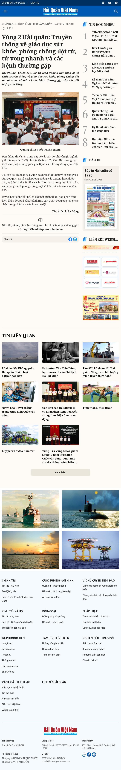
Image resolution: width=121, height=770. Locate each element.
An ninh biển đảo (51, 597)
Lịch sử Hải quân (54, 682)
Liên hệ (35, 2)
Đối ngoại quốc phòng (53, 616)
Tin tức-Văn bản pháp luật (96, 616)
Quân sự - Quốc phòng (16, 24)
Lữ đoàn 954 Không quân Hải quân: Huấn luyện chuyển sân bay (18, 372)
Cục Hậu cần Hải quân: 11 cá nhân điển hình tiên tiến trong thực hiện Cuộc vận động (59, 413)
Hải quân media (10, 666)
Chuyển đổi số (90, 660)
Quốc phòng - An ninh (57, 580)
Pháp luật (90, 611)
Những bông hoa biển (53, 643)
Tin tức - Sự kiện (10, 585)
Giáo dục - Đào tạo (92, 643)
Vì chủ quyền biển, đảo (99, 580)
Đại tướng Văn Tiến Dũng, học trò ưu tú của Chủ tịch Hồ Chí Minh (59, 372)
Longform (7, 643)
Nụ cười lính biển (10, 698)
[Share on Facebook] (70, 239)
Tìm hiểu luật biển (92, 622)
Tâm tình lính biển (55, 638)
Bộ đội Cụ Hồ (9, 591)
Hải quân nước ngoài (52, 622)
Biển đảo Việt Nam (11, 704)
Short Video (8, 671)
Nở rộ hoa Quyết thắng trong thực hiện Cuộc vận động (18, 411)
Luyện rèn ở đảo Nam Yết (18, 451)
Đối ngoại (49, 611)
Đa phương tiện (13, 638)
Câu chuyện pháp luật (94, 627)
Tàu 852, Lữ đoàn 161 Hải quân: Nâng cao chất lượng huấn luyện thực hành (100, 372)
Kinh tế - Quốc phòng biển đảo (17, 622)
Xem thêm (60, 472)
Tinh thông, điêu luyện (97, 408)
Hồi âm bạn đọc (50, 649)
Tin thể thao (8, 693)
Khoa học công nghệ (93, 649)
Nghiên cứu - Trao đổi (98, 638)
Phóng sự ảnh (9, 660)
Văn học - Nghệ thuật (13, 687)
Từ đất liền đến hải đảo (14, 627)
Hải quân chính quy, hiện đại (56, 591)
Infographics (8, 649)
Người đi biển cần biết (94, 654)
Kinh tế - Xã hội (12, 611)
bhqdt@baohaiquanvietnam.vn (42, 229)
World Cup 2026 (10, 710)
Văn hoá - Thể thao (16, 682)
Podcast (6, 654)
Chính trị (8, 580)
